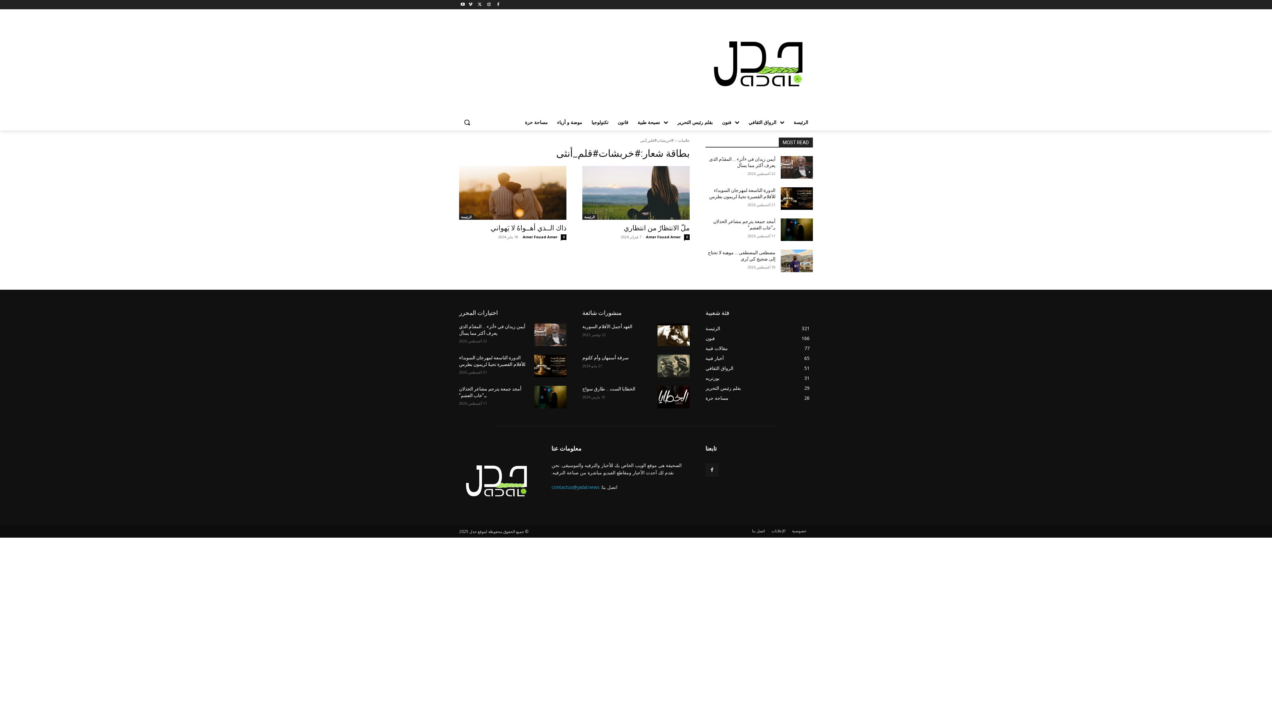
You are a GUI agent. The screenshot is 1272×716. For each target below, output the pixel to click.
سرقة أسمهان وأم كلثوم (605, 357)
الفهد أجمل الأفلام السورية (607, 326)
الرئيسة (589, 216)
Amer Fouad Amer (663, 236)
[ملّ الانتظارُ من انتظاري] (636, 193)
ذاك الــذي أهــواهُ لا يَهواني (528, 228)
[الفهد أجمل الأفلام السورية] (674, 335)
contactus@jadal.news (576, 487)
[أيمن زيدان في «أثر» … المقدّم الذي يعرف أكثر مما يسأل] (797, 167)
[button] (467, 122)
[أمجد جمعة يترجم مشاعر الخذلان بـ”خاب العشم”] (797, 229)
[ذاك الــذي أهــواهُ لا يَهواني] (512, 193)
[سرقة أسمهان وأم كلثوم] (674, 366)
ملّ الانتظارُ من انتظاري (657, 228)
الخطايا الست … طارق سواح (608, 388)
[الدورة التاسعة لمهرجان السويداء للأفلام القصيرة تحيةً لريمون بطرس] (797, 198)
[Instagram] (489, 5)
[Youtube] (463, 5)
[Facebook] (498, 5)
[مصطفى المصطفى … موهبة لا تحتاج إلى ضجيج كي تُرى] (797, 261)
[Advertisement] (583, 65)
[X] (480, 5)
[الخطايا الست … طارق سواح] (674, 397)
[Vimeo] (470, 5)
